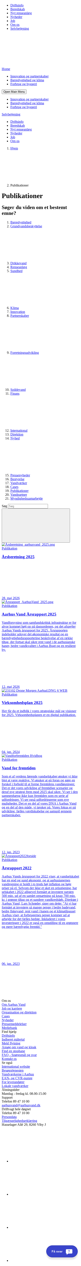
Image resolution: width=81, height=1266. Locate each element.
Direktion (16, 434)
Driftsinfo (17, 5)
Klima (14, 308)
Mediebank (9, 1028)
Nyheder (16, 17)
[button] (14, 91)
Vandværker (18, 483)
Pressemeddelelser (14, 1024)
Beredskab (17, 9)
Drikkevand (18, 263)
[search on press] (36, 525)
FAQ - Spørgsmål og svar (19, 1055)
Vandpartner (18, 494)
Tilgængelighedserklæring (19, 1121)
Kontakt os (9, 1059)
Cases (14, 487)
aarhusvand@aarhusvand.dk (21, 1105)
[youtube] (42, 1260)
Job (12, 21)
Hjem (14, 148)
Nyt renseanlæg (21, 13)
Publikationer (19, 491)
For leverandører (13, 1082)
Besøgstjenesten (13, 1070)
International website (16, 1066)
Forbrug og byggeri (23, 84)
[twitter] (42, 1227)
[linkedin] (42, 1161)
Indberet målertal (13, 1039)
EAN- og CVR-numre (17, 1078)
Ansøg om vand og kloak (19, 1047)
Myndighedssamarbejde (26, 498)
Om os (14, 24)
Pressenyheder (20, 475)
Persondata (9, 1117)
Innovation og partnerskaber (29, 76)
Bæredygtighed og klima (27, 80)
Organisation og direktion (19, 1012)
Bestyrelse (17, 479)
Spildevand (18, 389)
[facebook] (42, 1194)
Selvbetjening (19, 28)
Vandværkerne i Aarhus (18, 1074)
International (18, 430)
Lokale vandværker (15, 1086)
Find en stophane (13, 1051)
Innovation (17, 312)
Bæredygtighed (20, 222)
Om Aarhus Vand (13, 1004)
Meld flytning (11, 1043)
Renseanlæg (18, 267)
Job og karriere (12, 1008)
